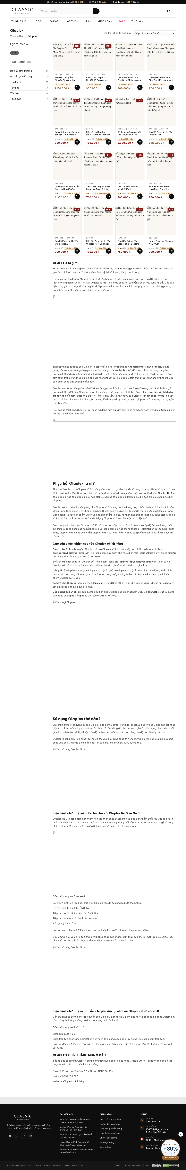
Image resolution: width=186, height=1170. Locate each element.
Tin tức (136, 21)
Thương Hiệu (17, 36)
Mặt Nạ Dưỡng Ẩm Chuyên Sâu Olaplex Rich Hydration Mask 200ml (65, 81)
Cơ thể (71, 21)
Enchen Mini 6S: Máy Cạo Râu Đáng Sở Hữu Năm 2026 (73, 1128)
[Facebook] (9, 1136)
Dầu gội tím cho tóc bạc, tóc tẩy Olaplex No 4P (67, 133)
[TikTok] (23, 1136)
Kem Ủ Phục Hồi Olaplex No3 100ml (161, 242)
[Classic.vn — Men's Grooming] (30, 1117)
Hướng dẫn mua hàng (110, 1124)
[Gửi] (96, 11)
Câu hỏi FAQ (105, 1147)
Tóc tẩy (14, 93)
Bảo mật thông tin (108, 1142)
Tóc (38, 21)
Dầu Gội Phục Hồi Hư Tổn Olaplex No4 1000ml (67, 188)
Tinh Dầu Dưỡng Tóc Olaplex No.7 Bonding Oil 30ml (129, 244)
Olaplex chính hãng (74, 1081)
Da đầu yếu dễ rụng (21, 76)
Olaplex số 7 (159, 591)
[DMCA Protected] (171, 1165)
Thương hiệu (19, 21)
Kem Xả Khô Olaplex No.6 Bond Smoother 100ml (159, 189)
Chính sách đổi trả (108, 1137)
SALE (122, 21)
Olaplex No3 (165, 493)
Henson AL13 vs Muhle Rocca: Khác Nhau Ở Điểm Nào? (76, 1151)
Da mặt (54, 21)
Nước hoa (104, 21)
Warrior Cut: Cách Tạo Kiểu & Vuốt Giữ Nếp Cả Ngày (76, 1136)
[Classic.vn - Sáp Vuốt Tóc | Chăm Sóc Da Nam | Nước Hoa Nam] (22, 11)
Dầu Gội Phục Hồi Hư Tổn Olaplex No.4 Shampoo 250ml (98, 244)
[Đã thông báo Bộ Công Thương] (157, 1165)
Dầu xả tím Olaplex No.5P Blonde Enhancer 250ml (98, 135)
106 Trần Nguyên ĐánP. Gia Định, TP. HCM (157, 1131)
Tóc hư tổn (16, 82)
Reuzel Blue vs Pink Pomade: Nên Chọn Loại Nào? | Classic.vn (75, 1143)
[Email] (30, 1136)
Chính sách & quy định (110, 1119)
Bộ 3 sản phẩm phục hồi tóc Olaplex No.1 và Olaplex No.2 (129, 135)
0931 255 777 (153, 1121)
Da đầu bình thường (21, 70)
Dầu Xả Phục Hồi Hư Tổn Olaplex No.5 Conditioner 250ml (66, 244)
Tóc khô (14, 87)
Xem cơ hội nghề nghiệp (158, 1148)
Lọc (14, 53)
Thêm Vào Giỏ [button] (77, 87)
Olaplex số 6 (98, 583)
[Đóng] (180, 1134)
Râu (86, 21)
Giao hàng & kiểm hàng (111, 1128)
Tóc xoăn (15, 98)
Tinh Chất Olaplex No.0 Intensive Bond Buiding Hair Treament (98, 189)
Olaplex (117, 268)
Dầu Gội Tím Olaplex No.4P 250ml (128, 188)
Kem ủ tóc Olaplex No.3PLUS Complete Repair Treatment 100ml (98, 80)
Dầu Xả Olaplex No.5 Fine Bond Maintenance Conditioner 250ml (130, 80)
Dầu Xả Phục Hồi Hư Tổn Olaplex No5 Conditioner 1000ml (160, 135)
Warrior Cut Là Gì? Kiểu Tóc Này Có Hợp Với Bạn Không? (75, 1121)
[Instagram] (16, 1136)
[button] (170, 11)
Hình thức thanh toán (110, 1133)
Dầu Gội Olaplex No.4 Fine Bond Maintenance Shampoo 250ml (161, 80)
